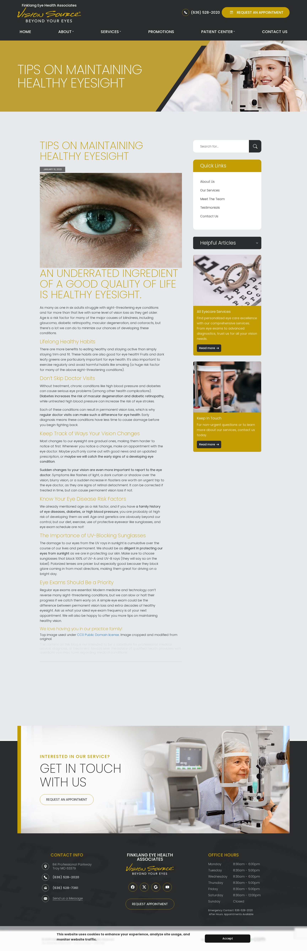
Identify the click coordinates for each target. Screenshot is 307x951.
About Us (207, 181)
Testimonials (210, 207)
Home (25, 31)
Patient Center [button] (217, 31)
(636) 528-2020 (66, 877)
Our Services (210, 190)
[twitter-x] (144, 887)
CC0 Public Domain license (98, 635)
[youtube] (167, 887)
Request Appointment (150, 904)
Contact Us (274, 31)
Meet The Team (212, 199)
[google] (155, 887)
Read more (207, 348)
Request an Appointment (66, 799)
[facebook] (132, 887)
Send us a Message (68, 898)
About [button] (65, 31)
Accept (227, 938)
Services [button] (110, 31)
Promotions (161, 31)
